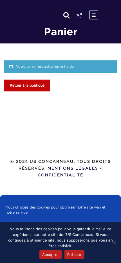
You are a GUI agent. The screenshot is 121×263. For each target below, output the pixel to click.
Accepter (50, 254)
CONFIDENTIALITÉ (60, 175)
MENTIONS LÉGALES (73, 168)
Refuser (74, 254)
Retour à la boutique (27, 85)
